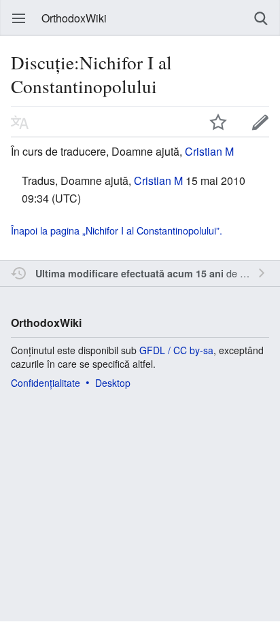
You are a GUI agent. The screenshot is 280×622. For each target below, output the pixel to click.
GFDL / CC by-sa (176, 350)
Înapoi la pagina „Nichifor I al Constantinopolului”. (116, 230)
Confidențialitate (45, 383)
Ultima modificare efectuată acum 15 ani (129, 273)
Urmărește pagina (218, 122)
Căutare (261, 18)
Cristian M (209, 151)
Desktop (112, 383)
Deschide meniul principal (19, 18)
